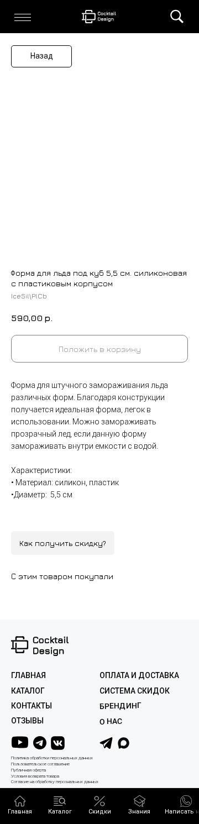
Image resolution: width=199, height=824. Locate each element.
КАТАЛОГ (28, 690)
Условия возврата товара (35, 776)
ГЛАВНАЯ (28, 675)
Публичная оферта (28, 770)
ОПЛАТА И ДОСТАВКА (139, 675)
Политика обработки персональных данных (52, 757)
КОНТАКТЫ (31, 705)
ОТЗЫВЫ (27, 720)
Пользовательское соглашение (40, 764)
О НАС (111, 721)
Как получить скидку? (62, 543)
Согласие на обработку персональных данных (54, 781)
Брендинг (121, 706)
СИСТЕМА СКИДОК (135, 690)
